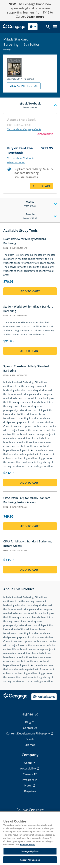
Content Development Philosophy (28, 733)
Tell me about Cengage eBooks (24, 129)
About (28, 763)
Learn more (35, 17)
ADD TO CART (41, 186)
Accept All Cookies (30, 859)
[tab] (30, 105)
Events (30, 739)
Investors (28, 780)
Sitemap (30, 745)
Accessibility (28, 768)
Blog (28, 722)
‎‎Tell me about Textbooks (20, 158)
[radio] (9, 169)
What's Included (16, 162)
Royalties (30, 791)
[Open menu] (54, 26)
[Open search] (48, 26)
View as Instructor (24, 86)
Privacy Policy (27, 844)
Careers (28, 774)
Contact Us (30, 728)
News (28, 785)
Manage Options (30, 851)
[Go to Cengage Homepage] (14, 26)
